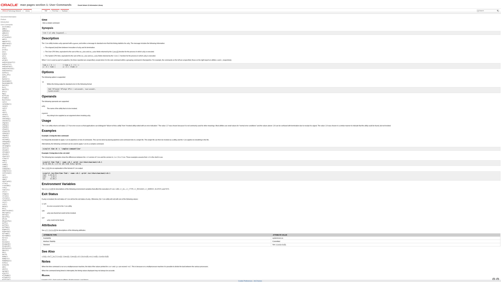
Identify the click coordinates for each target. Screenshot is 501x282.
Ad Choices (258, 281)
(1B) (7, 83)
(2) (115, 52)
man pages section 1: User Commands (46, 4)
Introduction (5, 22)
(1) (6, 27)
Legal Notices (84, 279)
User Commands (7, 25)
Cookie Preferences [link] (245, 281)
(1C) (4, 192)
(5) (49, 189)
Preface (3, 19)
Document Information (8, 17)
